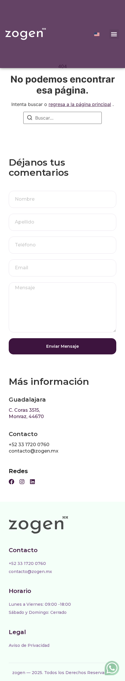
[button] (114, 34)
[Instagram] (22, 481)
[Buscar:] (62, 118)
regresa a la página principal (80, 104)
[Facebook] (11, 481)
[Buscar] (29, 118)
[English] (97, 34)
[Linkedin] (32, 481)
